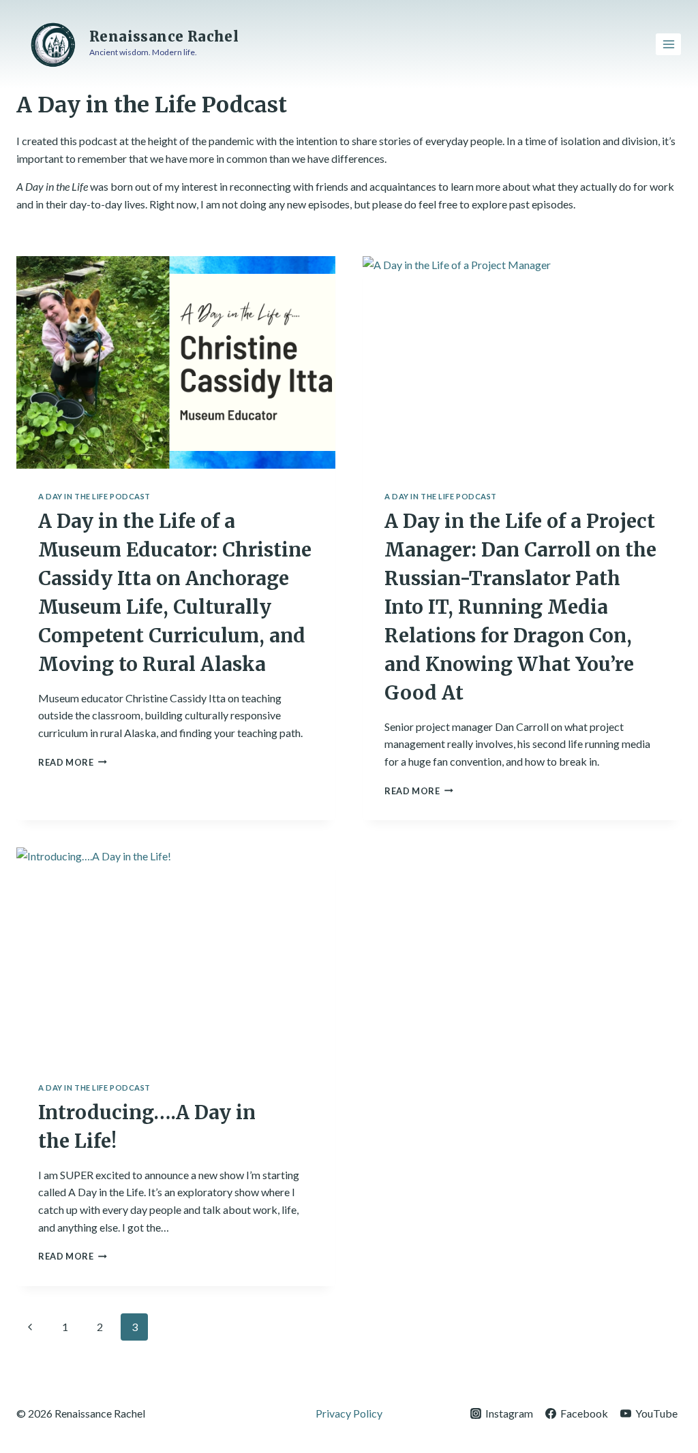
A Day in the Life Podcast (94, 496)
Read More (72, 762)
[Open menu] (668, 43)
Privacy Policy (349, 1413)
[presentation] (175, 362)
